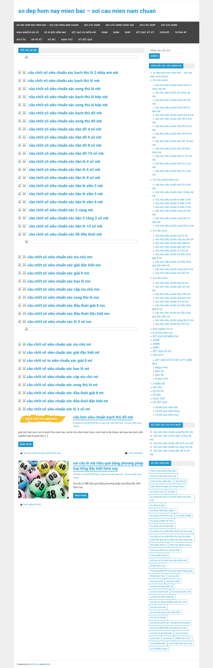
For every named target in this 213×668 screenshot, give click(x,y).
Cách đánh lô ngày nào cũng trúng (167, 486)
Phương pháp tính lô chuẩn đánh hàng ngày (171, 571)
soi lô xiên (155, 638)
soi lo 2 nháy (181, 633)
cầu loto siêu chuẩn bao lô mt (171, 235)
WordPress (34, 664)
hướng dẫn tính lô (158, 555)
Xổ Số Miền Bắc (157, 643)
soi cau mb (173, 576)
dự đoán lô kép (157, 505)
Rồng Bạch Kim (157, 576)
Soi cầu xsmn (169, 25)
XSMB (104, 32)
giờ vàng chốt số (158, 545)
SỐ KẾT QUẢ (85, 39)
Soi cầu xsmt (147, 25)
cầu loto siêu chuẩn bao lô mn (171, 282)
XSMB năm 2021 (183, 638)
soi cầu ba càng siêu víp (161, 586)
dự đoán (171, 491)
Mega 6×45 (161, 367)
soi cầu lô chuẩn (158, 617)
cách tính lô (180, 481)
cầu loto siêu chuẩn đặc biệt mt (172, 243)
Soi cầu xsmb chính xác (120, 25)
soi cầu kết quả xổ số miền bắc (165, 612)
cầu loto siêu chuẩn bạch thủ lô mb (174, 115)
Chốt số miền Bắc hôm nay (163, 476)
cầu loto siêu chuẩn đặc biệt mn (173, 294)
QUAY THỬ (67, 39)
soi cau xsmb (156, 581)
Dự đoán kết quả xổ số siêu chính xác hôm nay (170, 498)
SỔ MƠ (52, 39)
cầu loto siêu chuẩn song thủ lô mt (174, 269)
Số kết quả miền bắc (166, 407)
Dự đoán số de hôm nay (161, 515)
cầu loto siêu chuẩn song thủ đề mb (173, 432)
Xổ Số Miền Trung (158, 648)
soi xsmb (167, 638)
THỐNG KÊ (180, 32)
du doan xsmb (157, 491)
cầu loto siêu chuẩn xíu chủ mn (172, 323)
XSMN (116, 32)
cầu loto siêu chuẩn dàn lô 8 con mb (173, 443)
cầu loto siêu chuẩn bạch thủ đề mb (103, 417)
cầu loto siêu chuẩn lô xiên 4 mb (173, 207)
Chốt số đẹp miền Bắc (161, 481)
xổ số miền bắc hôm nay (180, 643)
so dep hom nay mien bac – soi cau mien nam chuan (87, 10)
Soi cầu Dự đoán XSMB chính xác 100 (168, 602)
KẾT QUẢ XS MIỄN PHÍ (84, 32)
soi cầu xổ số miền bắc (161, 633)
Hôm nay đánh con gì (180, 545)
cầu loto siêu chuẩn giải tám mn (173, 297)
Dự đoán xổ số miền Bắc (162, 526)
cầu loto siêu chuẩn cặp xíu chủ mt (174, 239)
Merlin (47, 664)
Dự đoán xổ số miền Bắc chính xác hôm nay (171, 531)
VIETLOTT (164, 32)
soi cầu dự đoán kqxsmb (162, 597)
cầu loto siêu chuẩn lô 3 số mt (171, 250)
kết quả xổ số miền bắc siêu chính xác (168, 560)
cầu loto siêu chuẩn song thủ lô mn (174, 320)
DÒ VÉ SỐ (36, 39)
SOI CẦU (21, 39)
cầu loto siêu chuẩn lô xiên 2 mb (173, 199)
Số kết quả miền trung (167, 411)
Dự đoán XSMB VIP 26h (161, 521)
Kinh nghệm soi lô (28, 32)
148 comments (135, 453)
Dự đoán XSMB (183, 515)
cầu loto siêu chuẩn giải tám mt (172, 246)
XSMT (128, 32)
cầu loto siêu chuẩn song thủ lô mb (174, 225)
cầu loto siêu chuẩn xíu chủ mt (172, 272)
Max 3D (159, 371)
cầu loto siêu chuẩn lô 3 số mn (172, 301)
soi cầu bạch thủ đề (181, 591)
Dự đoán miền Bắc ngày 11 (163, 510)
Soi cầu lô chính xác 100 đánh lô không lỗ (170, 623)
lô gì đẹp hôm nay (55, 32)
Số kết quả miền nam (167, 414)
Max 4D (159, 374)
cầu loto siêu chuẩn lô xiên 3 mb (173, 203)
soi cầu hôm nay (158, 607)
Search (154, 56)
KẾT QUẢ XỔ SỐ (145, 32)
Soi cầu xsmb (92, 25)
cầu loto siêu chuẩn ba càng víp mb (172, 446)
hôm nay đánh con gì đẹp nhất (165, 550)
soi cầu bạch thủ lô (159, 591)
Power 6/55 (161, 378)
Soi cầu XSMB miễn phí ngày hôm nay (168, 628)
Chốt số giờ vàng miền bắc (163, 471)
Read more (25, 444)
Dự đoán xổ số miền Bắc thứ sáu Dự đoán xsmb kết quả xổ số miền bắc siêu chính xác (171, 538)
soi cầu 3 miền (173, 581)
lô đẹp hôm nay (157, 565)
